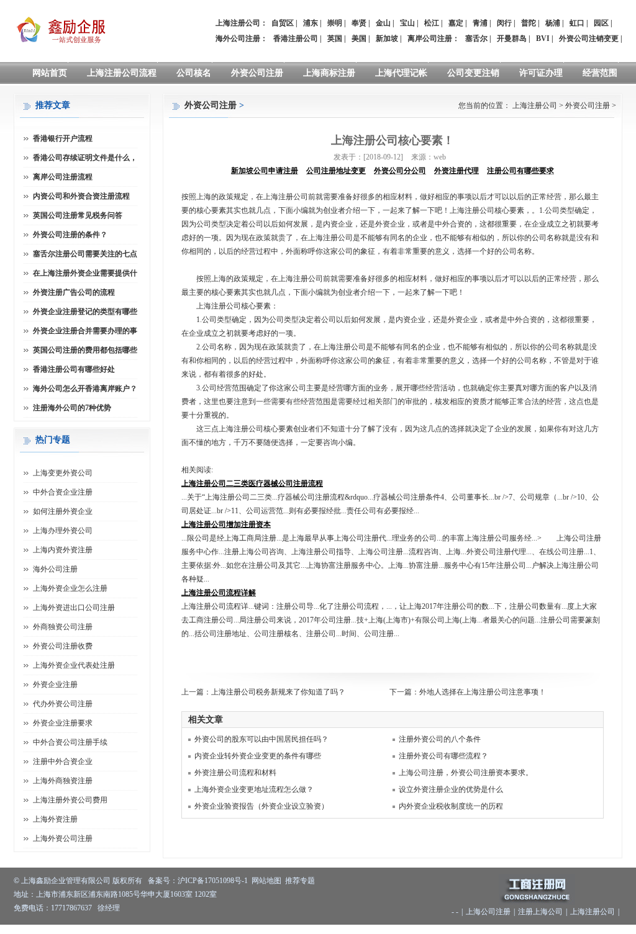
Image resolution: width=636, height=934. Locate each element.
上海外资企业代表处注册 (74, 665)
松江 (431, 23)
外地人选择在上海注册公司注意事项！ (482, 692)
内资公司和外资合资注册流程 (81, 196)
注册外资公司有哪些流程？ (443, 756)
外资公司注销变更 (589, 38)
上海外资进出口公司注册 (74, 607)
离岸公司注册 (429, 38)
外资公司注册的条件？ (70, 234)
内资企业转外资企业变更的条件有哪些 (257, 756)
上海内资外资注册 (63, 550)
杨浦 (552, 23)
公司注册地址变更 (336, 170)
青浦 (480, 23)
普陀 (528, 23)
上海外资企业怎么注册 (70, 588)
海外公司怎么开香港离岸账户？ (85, 388)
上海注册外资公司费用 (70, 800)
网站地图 (266, 880)
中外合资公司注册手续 (70, 742)
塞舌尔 (476, 38)
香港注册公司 (295, 38)
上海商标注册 (329, 73)
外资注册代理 (456, 170)
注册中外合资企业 (63, 761)
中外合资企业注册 (63, 492)
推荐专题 (300, 880)
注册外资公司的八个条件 (440, 739)
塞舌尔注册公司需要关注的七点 (85, 253)
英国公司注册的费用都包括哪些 (85, 350)
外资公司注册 (257, 73)
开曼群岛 (512, 38)
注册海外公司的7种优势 (72, 407)
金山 (383, 23)
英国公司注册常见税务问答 (77, 215)
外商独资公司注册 (63, 626)
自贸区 (282, 23)
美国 (359, 38)
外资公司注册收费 (63, 646)
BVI (543, 38)
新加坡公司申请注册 (264, 170)
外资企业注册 (55, 684)
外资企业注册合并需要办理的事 (85, 330)
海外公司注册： (242, 38)
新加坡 (387, 38)
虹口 (577, 23)
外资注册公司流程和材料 (235, 772)
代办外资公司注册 (63, 703)
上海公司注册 (488, 911)
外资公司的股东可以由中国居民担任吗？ (261, 739)
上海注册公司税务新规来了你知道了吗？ (278, 692)
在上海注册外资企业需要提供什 (85, 273)
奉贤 (359, 23)
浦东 (310, 23)
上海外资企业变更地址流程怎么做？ (254, 789)
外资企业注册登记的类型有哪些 (85, 311)
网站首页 (49, 73)
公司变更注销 (473, 73)
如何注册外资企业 (63, 511)
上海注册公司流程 (122, 73)
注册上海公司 (540, 911)
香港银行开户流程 (63, 138)
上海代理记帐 (401, 73)
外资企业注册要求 (63, 723)
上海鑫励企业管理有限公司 (66, 880)
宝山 (407, 23)
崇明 (334, 23)
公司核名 (193, 73)
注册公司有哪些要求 (520, 170)
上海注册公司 (534, 105)
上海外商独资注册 (63, 780)
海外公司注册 (55, 569)
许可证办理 (541, 73)
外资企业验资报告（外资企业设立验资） (261, 806)
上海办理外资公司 (63, 530)
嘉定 (455, 23)
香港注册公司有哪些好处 (74, 369)
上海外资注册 (55, 819)
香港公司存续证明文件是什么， (85, 157)
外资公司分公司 (400, 170)
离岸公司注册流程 (63, 177)
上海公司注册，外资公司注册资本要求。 (466, 772)
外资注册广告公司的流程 (74, 292)
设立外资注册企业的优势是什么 (451, 789)
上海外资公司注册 (63, 838)
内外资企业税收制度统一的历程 (451, 806)
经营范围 (600, 73)
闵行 (504, 23)
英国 (334, 38)
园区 (601, 23)
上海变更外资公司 (63, 473)
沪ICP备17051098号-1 (213, 880)
